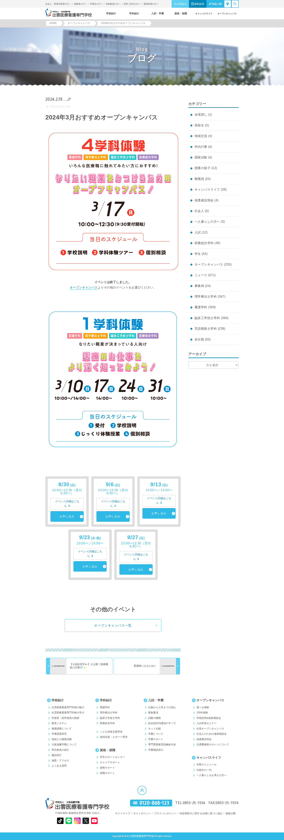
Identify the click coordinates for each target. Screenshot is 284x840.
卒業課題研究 (59, 733)
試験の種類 (154, 718)
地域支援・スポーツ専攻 (114, 736)
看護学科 (201, 307)
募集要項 (153, 712)
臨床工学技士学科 (207, 318)
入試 (198, 232)
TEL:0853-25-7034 (190, 803)
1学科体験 (202, 712)
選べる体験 (202, 707)
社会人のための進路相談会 (211, 733)
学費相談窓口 (155, 749)
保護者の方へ (80, 4)
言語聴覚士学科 (206, 328)
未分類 (199, 339)
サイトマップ (122, 813)
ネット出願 (154, 728)
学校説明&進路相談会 (208, 718)
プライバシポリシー (165, 813)
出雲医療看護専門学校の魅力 (68, 707)
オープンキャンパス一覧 (113, 625)
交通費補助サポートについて (212, 744)
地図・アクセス (60, 760)
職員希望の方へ (151, 4)
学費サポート (155, 739)
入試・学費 (156, 700)
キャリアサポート (110, 762)
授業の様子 (202, 168)
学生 (198, 253)
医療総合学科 (204, 243)
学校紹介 (58, 700)
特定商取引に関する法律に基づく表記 (201, 813)
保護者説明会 (204, 200)
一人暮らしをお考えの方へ (211, 775)
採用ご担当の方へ (132, 4)
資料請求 (199, 4)
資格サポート (107, 767)
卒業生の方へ (96, 4)
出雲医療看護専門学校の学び (68, 712)
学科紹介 (106, 700)
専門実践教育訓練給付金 (162, 744)
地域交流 (201, 136)
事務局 (199, 286)
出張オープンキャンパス (210, 728)
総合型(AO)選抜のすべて (162, 723)
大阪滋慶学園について (64, 744)
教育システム (59, 723)
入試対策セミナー (206, 723)
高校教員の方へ (113, 4)
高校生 (199, 125)
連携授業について (62, 728)
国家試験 (201, 157)
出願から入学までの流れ (162, 707)
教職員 (199, 178)
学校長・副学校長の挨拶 (65, 718)
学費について (155, 733)
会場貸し (201, 114)
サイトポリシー (142, 813)
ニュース (201, 275)
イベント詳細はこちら (67, 503)
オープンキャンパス (58, 106)
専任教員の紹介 (60, 749)
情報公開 (217, 4)
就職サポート (107, 773)
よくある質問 (59, 765)
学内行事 (201, 146)
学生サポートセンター (112, 757)
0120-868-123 (154, 803)
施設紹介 (57, 755)
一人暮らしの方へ (207, 221)
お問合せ (182, 4)
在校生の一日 (204, 770)
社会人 (199, 211)
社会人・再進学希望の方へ (58, 4)
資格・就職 (107, 750)
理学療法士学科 (206, 296)
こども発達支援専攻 (111, 731)
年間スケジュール (206, 764)
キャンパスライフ (207, 189)
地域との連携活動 (62, 739)
